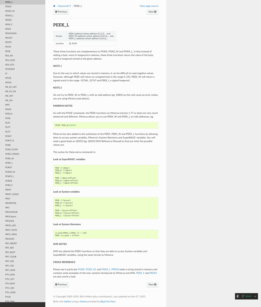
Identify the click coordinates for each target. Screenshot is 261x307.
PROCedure (10, 216)
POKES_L (9, 176)
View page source (149, 6)
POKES (8, 167)
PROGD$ (9, 221)
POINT (8, 136)
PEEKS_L (9, 15)
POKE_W (9, 158)
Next (151, 12)
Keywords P (64, 6)
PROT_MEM (11, 234)
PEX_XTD (9, 65)
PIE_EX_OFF (11, 87)
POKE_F (9, 185)
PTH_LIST (9, 279)
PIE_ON (9, 100)
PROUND (9, 239)
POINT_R (9, 140)
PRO (7, 208)
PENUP (8, 38)
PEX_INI (9, 56)
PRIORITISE (10, 203)
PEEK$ (8, 20)
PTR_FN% (9, 301)
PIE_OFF (9, 96)
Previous (62, 12)
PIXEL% (8, 114)
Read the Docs (108, 301)
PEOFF (8, 42)
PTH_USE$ (10, 292)
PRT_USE (9, 261)
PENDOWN (11, 33)
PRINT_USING (12, 194)
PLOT (7, 127)
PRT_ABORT (11, 243)
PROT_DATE (11, 230)
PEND (8, 29)
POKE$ (8, 181)
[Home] (54, 6)
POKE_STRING (12, 154)
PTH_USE (9, 288)
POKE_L (9, 163)
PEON (8, 47)
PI (6, 74)
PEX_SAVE (10, 60)
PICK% (8, 82)
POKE (8, 145)
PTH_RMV (10, 283)
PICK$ (8, 78)
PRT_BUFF (10, 252)
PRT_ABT (9, 248)
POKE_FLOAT (11, 149)
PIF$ (7, 105)
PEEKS (8, 6)
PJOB (7, 118)
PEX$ (7, 51)
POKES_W (10, 172)
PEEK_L (9, 2)
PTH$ (8, 297)
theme (83, 301)
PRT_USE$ (10, 270)
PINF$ (8, 109)
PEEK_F (8, 24)
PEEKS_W (10, 11)
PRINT (8, 190)
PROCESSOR (11, 212)
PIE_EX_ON (10, 91)
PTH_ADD (10, 275)
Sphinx (67, 301)
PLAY (7, 123)
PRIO (7, 199)
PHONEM (10, 69)
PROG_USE (10, 225)
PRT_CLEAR (10, 257)
